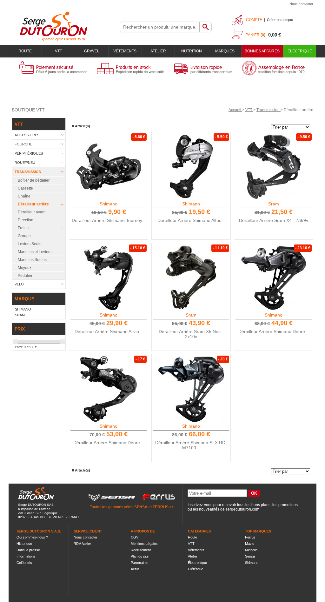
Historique (24, 543)
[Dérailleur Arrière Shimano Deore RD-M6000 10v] (108, 389)
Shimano (108, 203)
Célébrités (24, 563)
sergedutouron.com (242, 509)
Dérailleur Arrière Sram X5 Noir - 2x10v (191, 334)
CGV (134, 537)
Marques (225, 51)
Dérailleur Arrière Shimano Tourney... (109, 220)
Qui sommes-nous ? (32, 537)
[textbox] (159, 27)
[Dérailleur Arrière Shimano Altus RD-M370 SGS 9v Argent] (191, 166)
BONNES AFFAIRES (262, 51)
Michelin (251, 550)
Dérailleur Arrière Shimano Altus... (191, 220)
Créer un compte (280, 20)
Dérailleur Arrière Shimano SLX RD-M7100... (191, 445)
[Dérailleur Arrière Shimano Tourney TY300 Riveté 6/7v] (108, 166)
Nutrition (191, 51)
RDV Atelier (82, 543)
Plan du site (140, 556)
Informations (26, 556)
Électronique (197, 563)
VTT (58, 51)
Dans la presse (28, 550)
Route (25, 51)
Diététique (195, 569)
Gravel (91, 51)
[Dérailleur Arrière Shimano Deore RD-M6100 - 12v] (273, 277)
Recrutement (141, 550)
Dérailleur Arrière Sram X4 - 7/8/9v (273, 220)
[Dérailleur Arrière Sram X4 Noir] (273, 166)
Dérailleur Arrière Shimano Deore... (273, 331)
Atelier (158, 51)
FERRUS (161, 507)
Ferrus (250, 537)
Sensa (250, 556)
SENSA (141, 507)
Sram (273, 203)
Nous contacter (301, 4)
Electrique (300, 51)
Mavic (249, 543)
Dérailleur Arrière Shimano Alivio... (109, 331)
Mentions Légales (144, 543)
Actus (135, 569)
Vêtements (124, 51)
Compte (254, 19)
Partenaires (140, 563)
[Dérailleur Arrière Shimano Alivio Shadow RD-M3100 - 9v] (108, 277)
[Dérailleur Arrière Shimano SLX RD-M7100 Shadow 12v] (191, 389)
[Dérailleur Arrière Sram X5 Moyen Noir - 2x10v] (191, 277)
